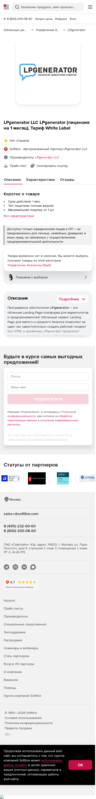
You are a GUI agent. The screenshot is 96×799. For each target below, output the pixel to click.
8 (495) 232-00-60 (20, 526)
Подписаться (48, 399)
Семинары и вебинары (21, 648)
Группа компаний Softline (22, 695)
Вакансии (11, 680)
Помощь (10, 688)
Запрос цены (43, 19)
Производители (16, 616)
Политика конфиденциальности (29, 723)
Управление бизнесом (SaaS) (29, 265)
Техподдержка (14, 632)
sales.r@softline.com (21, 514)
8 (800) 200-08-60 (19, 19)
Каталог (9, 600)
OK (80, 765)
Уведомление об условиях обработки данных (38, 439)
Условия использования (23, 718)
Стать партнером (16, 656)
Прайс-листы (13, 608)
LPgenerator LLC (47, 157)
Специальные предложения (25, 624)
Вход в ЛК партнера (19, 664)
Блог (73, 19)
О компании (13, 672)
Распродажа (13, 640)
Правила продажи (18, 728)
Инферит (61, 19)
